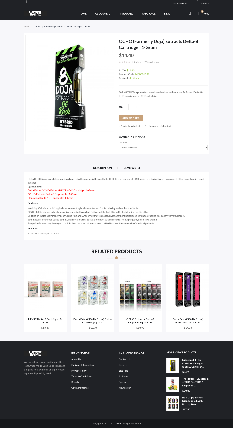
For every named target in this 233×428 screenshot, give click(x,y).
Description (102, 168)
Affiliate (123, 376)
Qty (121, 106)
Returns (123, 365)
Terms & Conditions (81, 376)
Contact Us (125, 359)
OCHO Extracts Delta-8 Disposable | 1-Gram (140, 321)
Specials (123, 382)
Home (26, 26)
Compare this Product (160, 126)
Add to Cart (130, 117)
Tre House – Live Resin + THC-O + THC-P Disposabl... (195, 382)
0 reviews (136, 62)
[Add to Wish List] (62, 268)
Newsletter (125, 387)
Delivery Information (82, 365)
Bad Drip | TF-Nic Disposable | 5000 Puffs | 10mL (192, 401)
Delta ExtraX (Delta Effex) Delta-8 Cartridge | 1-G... (92, 321)
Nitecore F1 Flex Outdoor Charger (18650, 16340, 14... (193, 363)
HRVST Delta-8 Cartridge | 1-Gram (45, 321)
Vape (118, 423)
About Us (76, 359)
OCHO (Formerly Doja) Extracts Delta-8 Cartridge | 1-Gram (63, 26)
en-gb (204, 3)
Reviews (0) (131, 168)
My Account (179, 3)
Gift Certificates (80, 387)
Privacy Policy (79, 370)
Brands (75, 382)
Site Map (123, 370)
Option (123, 142)
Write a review (152, 62)
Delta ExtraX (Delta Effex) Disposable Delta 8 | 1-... (187, 321)
